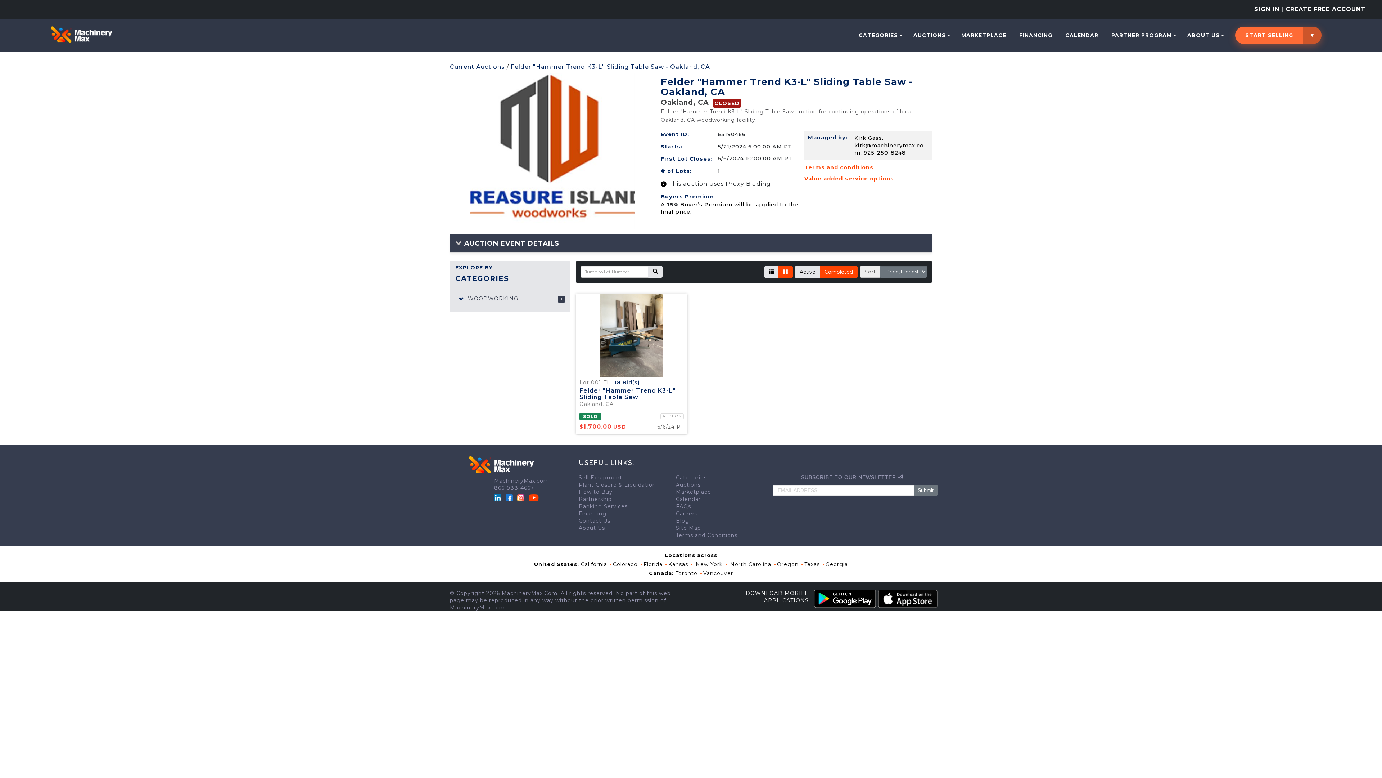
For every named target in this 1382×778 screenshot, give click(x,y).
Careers (686, 513)
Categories (878, 35)
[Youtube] (534, 497)
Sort (870, 271)
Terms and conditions (838, 167)
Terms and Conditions (706, 535)
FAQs (683, 506)
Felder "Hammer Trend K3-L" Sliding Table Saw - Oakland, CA (610, 66)
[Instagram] (521, 497)
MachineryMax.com (521, 481)
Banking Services (603, 506)
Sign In (1266, 9)
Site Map (688, 528)
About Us (1203, 35)
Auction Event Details (510, 243)
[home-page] (81, 34)
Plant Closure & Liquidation (617, 485)
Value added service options (849, 178)
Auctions (929, 35)
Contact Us (594, 521)
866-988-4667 (514, 488)
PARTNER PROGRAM (1141, 35)
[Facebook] (509, 497)
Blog (682, 521)
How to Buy (596, 492)
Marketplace (983, 35)
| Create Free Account (1323, 9)
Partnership (595, 499)
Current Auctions (477, 66)
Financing (1035, 35)
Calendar (1081, 35)
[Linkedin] (498, 497)
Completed (839, 272)
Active (808, 272)
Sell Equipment (600, 477)
